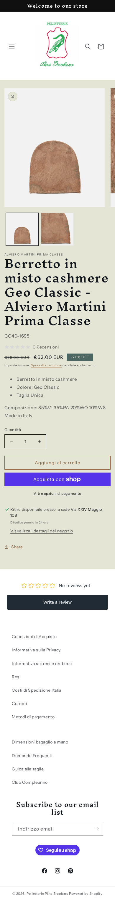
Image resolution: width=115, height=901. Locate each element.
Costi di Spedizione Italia (36, 690)
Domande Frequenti (32, 755)
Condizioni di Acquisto (34, 636)
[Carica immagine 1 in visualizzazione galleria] (22, 229)
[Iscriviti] (96, 829)
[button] (11, 46)
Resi (16, 677)
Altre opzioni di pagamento (57, 493)
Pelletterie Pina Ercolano (47, 894)
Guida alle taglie (28, 769)
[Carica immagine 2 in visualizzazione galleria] (57, 229)
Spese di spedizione (46, 365)
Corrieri (19, 703)
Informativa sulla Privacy (36, 650)
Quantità (12, 429)
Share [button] (17, 547)
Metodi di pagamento (33, 716)
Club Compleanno (30, 782)
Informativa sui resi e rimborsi (42, 663)
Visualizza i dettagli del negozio (41, 531)
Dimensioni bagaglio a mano (40, 742)
